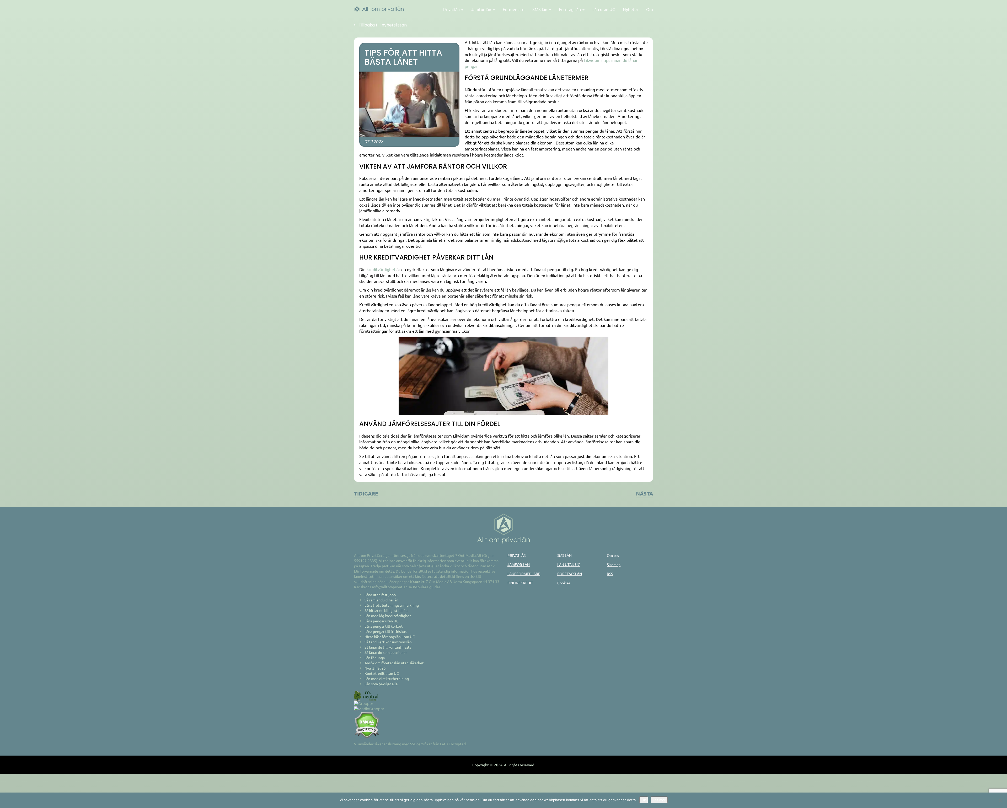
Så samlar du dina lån (381, 599)
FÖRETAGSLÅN (569, 573)
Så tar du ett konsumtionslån (388, 641)
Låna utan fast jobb (380, 594)
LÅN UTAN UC (568, 564)
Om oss (613, 555)
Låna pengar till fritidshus (385, 631)
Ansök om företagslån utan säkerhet (394, 662)
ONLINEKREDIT (520, 582)
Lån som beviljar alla (381, 683)
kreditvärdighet (381, 269)
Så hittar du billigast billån (386, 610)
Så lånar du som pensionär (386, 652)
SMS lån (540, 9)
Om (649, 9)
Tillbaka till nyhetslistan (382, 25)
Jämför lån (481, 9)
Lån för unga (375, 657)
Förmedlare (513, 9)
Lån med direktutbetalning (387, 678)
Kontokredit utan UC (382, 673)
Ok (643, 800)
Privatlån (452, 9)
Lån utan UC (603, 9)
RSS (610, 573)
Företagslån (570, 9)
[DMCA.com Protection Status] (366, 724)
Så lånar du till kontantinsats (388, 647)
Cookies (563, 582)
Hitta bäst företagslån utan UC (390, 636)
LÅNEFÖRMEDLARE (523, 573)
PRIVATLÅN (516, 555)
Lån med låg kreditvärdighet (388, 615)
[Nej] (1000, 800)
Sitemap (613, 564)
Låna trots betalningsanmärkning (392, 605)
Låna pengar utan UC (382, 620)
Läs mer (659, 800)
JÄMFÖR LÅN (518, 564)
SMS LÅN (564, 555)
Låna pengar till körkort (384, 626)
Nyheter (630, 9)
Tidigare (366, 493)
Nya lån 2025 (375, 668)
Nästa (644, 493)
